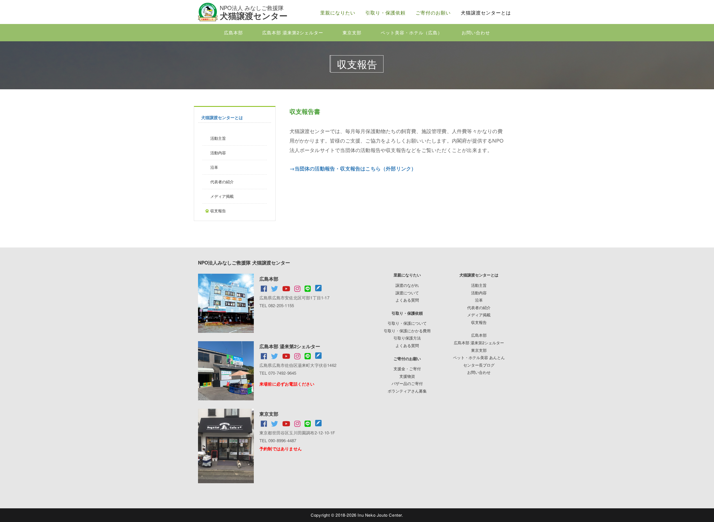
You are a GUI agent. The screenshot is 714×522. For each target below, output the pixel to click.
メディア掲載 (222, 196)
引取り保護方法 (407, 338)
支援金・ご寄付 (407, 368)
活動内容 (218, 152)
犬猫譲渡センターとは (486, 12)
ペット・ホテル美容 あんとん (479, 357)
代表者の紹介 (222, 181)
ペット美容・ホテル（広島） (411, 32)
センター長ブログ (479, 365)
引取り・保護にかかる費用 (407, 330)
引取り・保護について (407, 323)
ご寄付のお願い (433, 12)
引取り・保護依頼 (385, 12)
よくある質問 (407, 300)
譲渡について (407, 292)
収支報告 (218, 210)
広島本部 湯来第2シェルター (292, 32)
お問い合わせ (476, 32)
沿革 (214, 167)
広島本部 (233, 32)
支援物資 (407, 376)
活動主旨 (218, 138)
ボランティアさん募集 (407, 391)
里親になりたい (337, 12)
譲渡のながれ (407, 285)
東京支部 (351, 32)
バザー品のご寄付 (407, 383)
